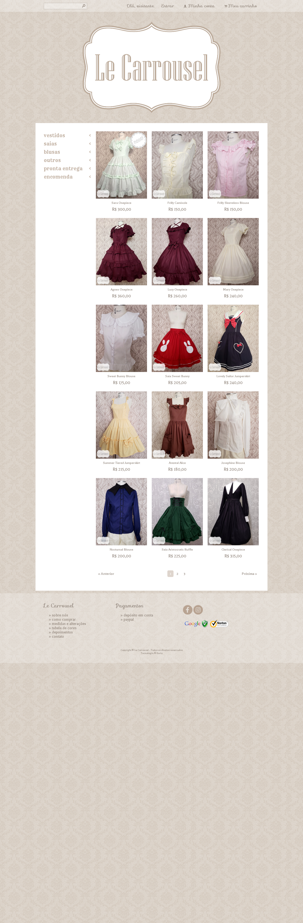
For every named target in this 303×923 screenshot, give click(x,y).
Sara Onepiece (121, 203)
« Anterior (106, 574)
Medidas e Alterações (69, 624)
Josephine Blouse (233, 463)
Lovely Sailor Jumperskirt (233, 376)
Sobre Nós (60, 615)
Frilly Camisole (177, 203)
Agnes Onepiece (122, 289)
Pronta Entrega (63, 168)
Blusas (52, 152)
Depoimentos (62, 632)
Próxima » (249, 574)
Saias (50, 144)
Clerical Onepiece (233, 549)
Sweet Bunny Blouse (121, 376)
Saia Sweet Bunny (177, 376)
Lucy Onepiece (177, 289)
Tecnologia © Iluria (152, 653)
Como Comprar (64, 619)
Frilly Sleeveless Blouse (233, 203)
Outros (52, 160)
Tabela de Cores (64, 628)
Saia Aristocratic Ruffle (177, 549)
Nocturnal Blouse (121, 549)
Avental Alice (177, 463)
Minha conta (201, 6)
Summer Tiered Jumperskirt (121, 463)
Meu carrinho (242, 6)
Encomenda (58, 177)
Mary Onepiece (233, 289)
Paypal (129, 619)
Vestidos (54, 135)
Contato (58, 636)
